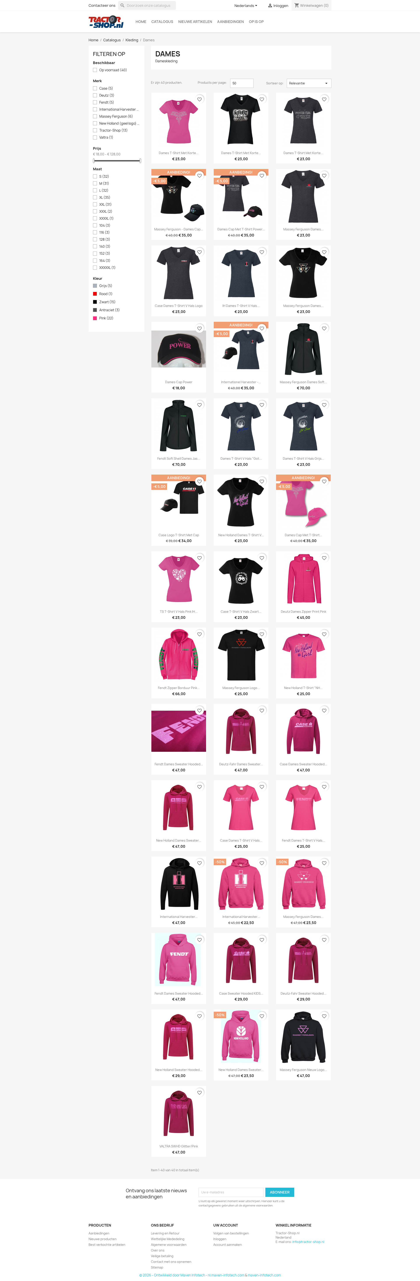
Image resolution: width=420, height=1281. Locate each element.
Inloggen (219, 1239)
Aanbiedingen (230, 21)
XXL (105, 204)
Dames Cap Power (178, 382)
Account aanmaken (227, 1245)
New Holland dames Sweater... (178, 840)
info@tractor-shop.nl (308, 1242)
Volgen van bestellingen (231, 1233)
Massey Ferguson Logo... (241, 688)
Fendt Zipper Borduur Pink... (179, 688)
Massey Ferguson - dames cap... (178, 229)
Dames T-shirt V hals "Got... (241, 458)
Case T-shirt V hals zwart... (241, 611)
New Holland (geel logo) (119, 123)
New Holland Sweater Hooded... (178, 1070)
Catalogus (162, 21)
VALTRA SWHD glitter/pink (178, 1146)
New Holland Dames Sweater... (241, 1070)
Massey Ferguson (116, 116)
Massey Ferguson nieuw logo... (303, 1070)
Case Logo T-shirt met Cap (179, 535)
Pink (106, 318)
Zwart (107, 302)
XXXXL (106, 218)
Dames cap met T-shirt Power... (241, 229)
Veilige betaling (162, 1256)
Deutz (106, 95)
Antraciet (109, 310)
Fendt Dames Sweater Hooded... (179, 764)
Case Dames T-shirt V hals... (241, 840)
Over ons (157, 1250)
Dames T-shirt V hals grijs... (303, 458)
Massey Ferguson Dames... (303, 229)
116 (104, 232)
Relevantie (309, 83)
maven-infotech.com (264, 1275)
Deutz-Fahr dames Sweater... (241, 764)
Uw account (225, 1225)
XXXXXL (107, 268)
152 (104, 253)
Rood (106, 294)
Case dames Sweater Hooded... (303, 764)
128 (104, 239)
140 (104, 246)
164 (104, 261)
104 (104, 225)
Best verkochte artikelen (107, 1245)
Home (141, 21)
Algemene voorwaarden (169, 1245)
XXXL (105, 211)
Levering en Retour (165, 1233)
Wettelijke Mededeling (167, 1239)
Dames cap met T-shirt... (303, 535)
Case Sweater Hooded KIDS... (241, 993)
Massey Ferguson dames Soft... (303, 382)
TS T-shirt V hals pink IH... (179, 611)
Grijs (105, 286)
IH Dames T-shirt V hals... (241, 306)
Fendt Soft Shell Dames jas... (178, 458)
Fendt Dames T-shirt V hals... (303, 840)
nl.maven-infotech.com (226, 1275)
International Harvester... (179, 917)
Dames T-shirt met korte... (179, 153)
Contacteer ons (102, 5)
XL (104, 197)
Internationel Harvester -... (241, 382)
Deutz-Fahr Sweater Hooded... (303, 993)
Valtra (106, 137)
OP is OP (256, 21)
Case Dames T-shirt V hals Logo (179, 306)
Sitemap (157, 1267)
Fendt (106, 102)
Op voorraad (113, 70)
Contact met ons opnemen (171, 1262)
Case (106, 88)
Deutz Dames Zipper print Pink (303, 611)
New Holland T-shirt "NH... (303, 688)
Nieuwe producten (103, 1239)
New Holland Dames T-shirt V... (241, 535)
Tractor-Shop (113, 130)
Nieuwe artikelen (195, 21)
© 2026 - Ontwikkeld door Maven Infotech (172, 1275)
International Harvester (119, 109)
